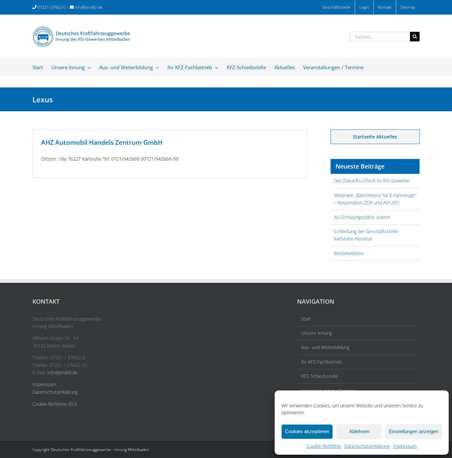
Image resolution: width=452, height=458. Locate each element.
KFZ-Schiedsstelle (319, 376)
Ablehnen (359, 431)
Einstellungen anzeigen (413, 431)
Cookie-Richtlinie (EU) (54, 404)
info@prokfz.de (89, 7)
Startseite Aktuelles (375, 136)
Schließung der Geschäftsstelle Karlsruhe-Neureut (366, 235)
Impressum (405, 446)
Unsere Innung (316, 333)
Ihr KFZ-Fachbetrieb (321, 362)
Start (306, 319)
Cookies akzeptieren (307, 431)
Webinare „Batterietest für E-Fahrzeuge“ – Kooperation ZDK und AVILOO (375, 199)
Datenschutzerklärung (367, 446)
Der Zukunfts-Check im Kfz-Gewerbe (372, 181)
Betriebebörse (349, 253)
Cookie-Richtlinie (324, 446)
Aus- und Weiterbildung (325, 347)
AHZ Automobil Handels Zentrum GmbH (101, 142)
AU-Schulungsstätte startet (362, 217)
